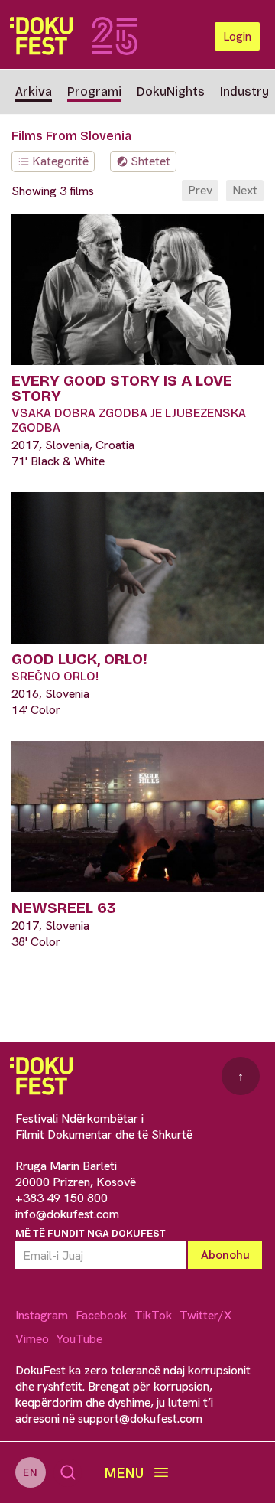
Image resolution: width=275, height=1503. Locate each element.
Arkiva (33, 91)
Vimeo (32, 1339)
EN (30, 1472)
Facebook (101, 1315)
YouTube (79, 1339)
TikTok (153, 1315)
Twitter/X (205, 1315)
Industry (244, 91)
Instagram (41, 1315)
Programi (94, 91)
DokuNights (171, 91)
